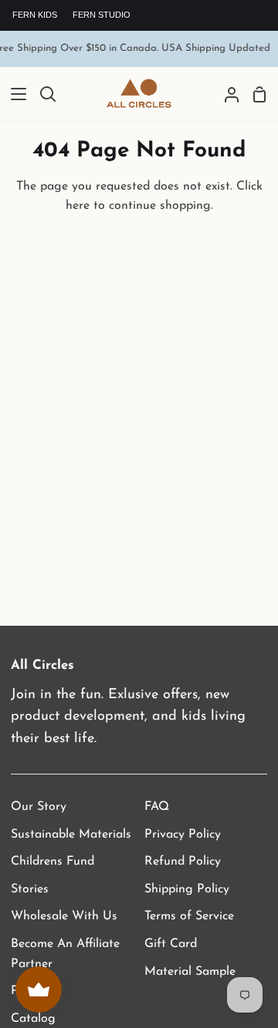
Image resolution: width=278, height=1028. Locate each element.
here (78, 206)
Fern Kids (34, 14)
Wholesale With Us (64, 916)
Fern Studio (102, 14)
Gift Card (170, 944)
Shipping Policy (186, 889)
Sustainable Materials (71, 834)
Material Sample (190, 972)
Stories (30, 889)
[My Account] (225, 94)
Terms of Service (189, 916)
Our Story (38, 807)
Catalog (33, 1019)
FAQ (156, 807)
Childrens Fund (52, 861)
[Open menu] (14, 94)
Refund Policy (182, 861)
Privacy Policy (182, 834)
